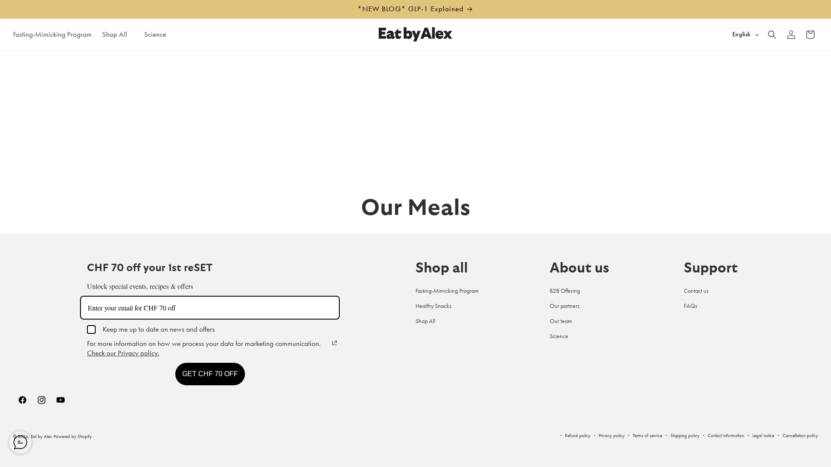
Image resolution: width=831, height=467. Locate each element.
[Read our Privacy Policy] (334, 343)
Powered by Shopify (73, 436)
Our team (561, 321)
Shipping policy (684, 435)
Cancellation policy (800, 435)
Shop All (425, 321)
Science (559, 336)
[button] (118, 34)
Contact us (696, 290)
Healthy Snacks (433, 306)
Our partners (565, 306)
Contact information (726, 435)
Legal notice (763, 435)
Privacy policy (612, 435)
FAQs (690, 306)
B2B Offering (565, 290)
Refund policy (577, 435)
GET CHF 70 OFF (210, 373)
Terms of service (647, 435)
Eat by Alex (41, 436)
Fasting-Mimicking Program (447, 290)
